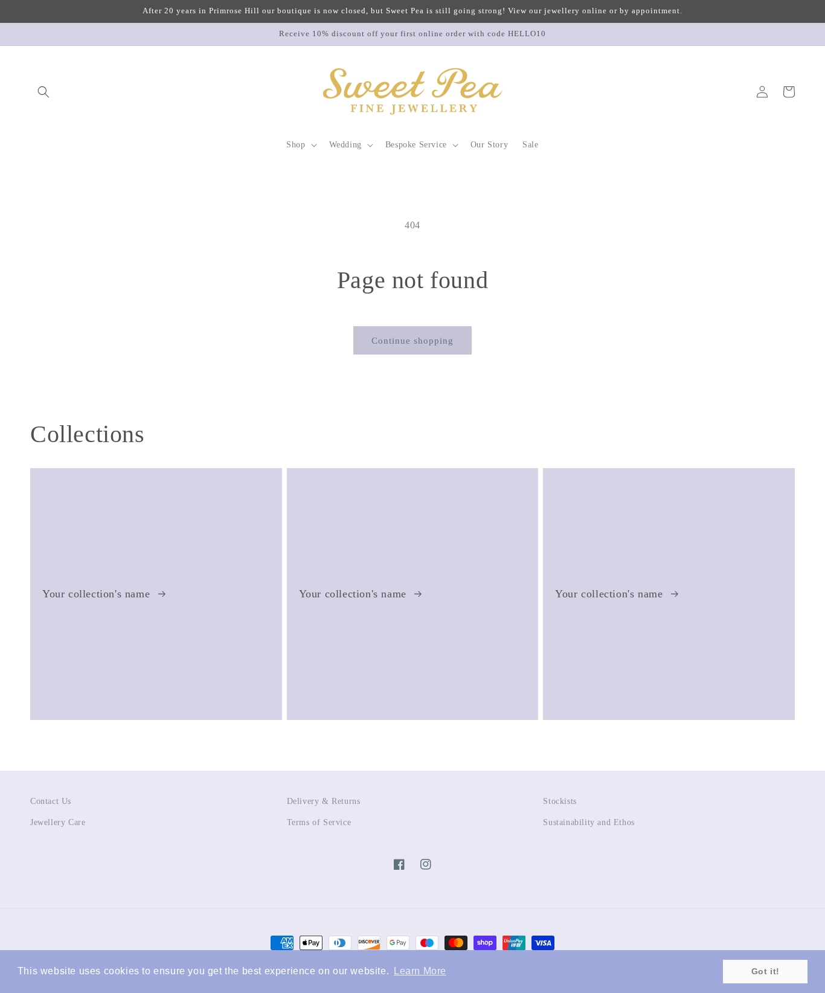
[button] (43, 92)
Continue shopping (412, 340)
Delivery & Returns (324, 801)
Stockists (559, 801)
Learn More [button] (420, 971)
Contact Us (50, 801)
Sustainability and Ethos (588, 822)
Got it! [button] (765, 971)
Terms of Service (319, 822)
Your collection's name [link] (97, 594)
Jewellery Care (57, 822)
